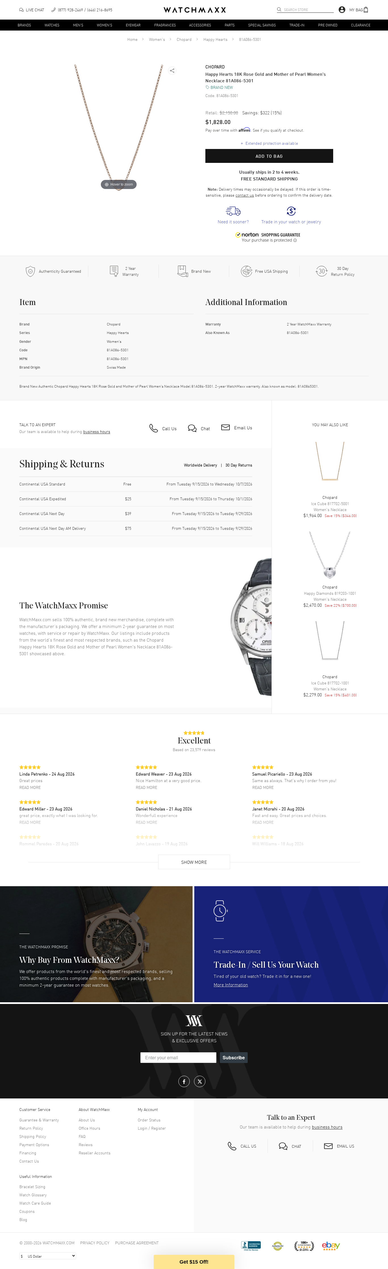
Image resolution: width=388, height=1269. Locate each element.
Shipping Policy (32, 1136)
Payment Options (34, 1144)
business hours (96, 431)
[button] (359, 10)
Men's (78, 24)
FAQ (82, 1136)
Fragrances (165, 24)
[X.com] (199, 1081)
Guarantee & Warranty (39, 1120)
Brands (24, 24)
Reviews (86, 1144)
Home (132, 39)
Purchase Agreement (137, 1242)
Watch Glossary (33, 1195)
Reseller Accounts (94, 1153)
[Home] (195, 10)
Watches (52, 24)
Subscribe (234, 1057)
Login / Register (152, 1128)
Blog (23, 1219)
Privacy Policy (94, 1242)
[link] (233, 215)
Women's (104, 24)
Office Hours (89, 1128)
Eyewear (133, 24)
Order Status (149, 1120)
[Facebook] (184, 1081)
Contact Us (29, 1161)
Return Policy (31, 1128)
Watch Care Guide (35, 1203)
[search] (279, 9)
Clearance (360, 24)
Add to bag (269, 156)
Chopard (184, 39)
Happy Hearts (215, 39)
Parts (230, 24)
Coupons (27, 1211)
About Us (87, 1120)
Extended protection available (269, 143)
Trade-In (296, 24)
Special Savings (262, 24)
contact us (244, 195)
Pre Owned (327, 24)
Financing (27, 1153)
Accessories (200, 24)
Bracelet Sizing (32, 1186)
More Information (231, 984)
